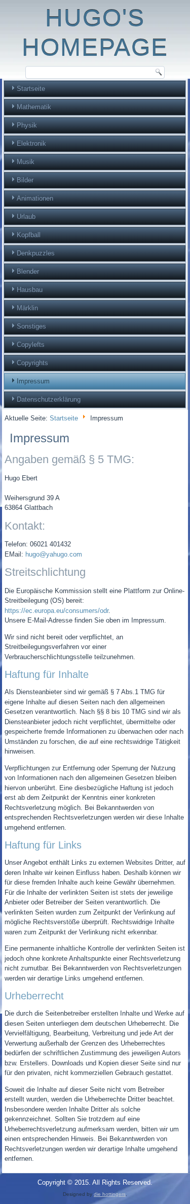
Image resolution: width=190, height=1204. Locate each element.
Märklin (27, 308)
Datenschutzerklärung (49, 399)
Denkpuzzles (36, 253)
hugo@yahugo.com (53, 554)
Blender (28, 271)
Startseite (31, 88)
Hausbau (30, 290)
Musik (25, 162)
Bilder (25, 180)
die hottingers (110, 1194)
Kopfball (29, 235)
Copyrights (32, 363)
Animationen (35, 198)
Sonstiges (31, 326)
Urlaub (26, 216)
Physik (27, 125)
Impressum (33, 381)
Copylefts (31, 344)
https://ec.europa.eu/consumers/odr (56, 610)
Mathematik (34, 107)
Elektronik (31, 143)
